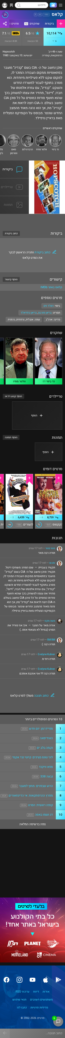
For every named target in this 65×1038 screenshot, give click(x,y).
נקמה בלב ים (45, 747)
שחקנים (32, 23)
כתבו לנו (22, 1007)
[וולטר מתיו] (41, 136)
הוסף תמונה (11, 437)
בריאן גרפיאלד (29, 313)
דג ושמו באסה (44, 814)
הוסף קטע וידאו (13, 396)
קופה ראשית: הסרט (40, 805)
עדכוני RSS (22, 991)
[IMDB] (15, 34)
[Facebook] (6, 980)
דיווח (36, 991)
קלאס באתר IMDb (51, 287)
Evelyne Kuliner (46, 654)
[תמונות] (14, 198)
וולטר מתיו (19, 381)
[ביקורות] (14, 162)
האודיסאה (46, 738)
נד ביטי (50, 381)
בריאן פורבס (45, 313)
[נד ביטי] (55, 136)
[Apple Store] (45, 980)
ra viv (52, 563)
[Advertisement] (32, 220)
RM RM (51, 640)
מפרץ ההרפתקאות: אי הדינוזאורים (31, 795)
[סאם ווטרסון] (14, 136)
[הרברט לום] (27, 136)
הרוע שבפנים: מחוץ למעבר (36, 786)
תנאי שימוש (19, 999)
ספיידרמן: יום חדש (41, 728)
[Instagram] (19, 980)
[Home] (52, 5)
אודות (46, 991)
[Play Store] (58, 980)
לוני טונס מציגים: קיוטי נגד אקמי (32, 757)
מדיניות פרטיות (39, 1007)
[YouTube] (32, 980)
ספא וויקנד (46, 767)
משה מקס (50, 621)
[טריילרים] (14, 180)
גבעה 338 (46, 776)
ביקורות (49, 23)
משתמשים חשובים (41, 999)
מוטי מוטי (50, 548)
